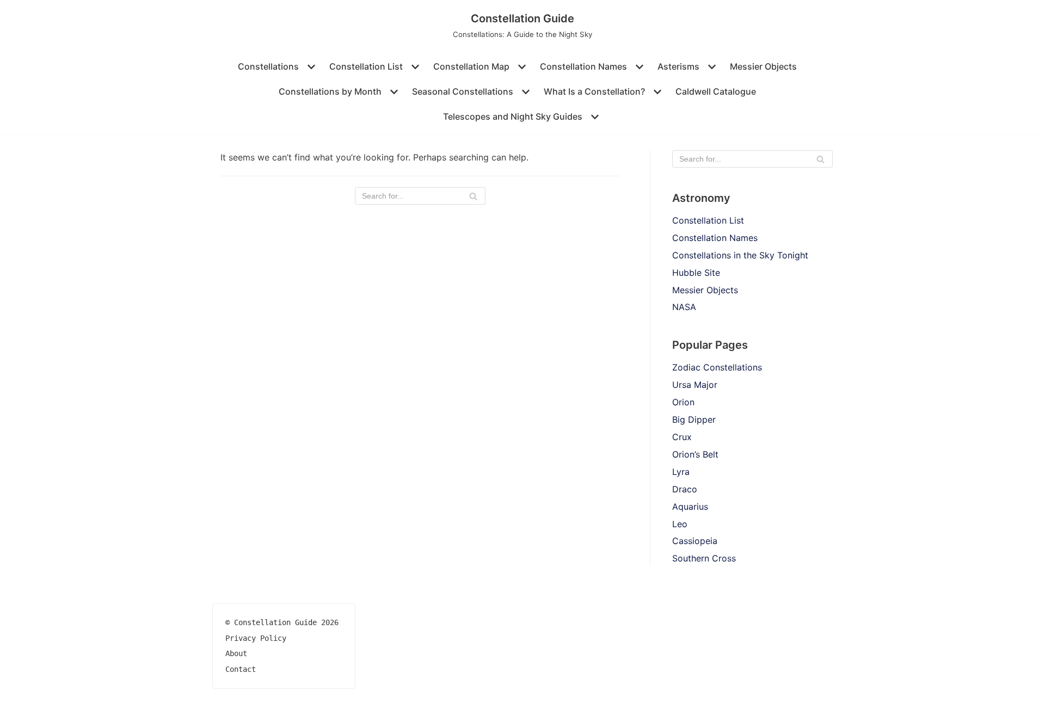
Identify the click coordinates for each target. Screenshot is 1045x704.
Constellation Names (715, 237)
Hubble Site (696, 272)
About (236, 653)
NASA (684, 306)
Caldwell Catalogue (715, 91)
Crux (682, 436)
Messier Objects (763, 66)
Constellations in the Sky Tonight (740, 255)
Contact (240, 669)
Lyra (681, 471)
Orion (683, 402)
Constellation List (708, 220)
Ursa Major (694, 384)
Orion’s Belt (695, 454)
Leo (679, 523)
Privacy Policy (255, 638)
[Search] (473, 196)
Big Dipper (694, 419)
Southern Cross (704, 558)
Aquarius (690, 506)
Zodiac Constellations (717, 367)
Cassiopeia (694, 540)
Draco (684, 489)
